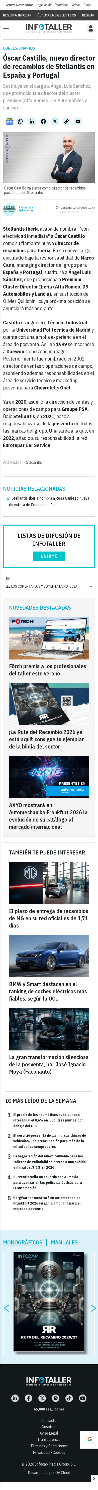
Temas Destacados (19, 5)
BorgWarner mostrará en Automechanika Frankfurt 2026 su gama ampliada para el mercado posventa (44, 1203)
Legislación (44, 5)
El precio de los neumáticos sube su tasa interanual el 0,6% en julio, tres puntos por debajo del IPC (45, 1120)
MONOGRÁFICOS (22, 1242)
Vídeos (75, 5)
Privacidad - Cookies (49, 1452)
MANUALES (64, 1242)
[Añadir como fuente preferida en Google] (89, 1440)
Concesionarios (19, 48)
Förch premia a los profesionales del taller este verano (47, 669)
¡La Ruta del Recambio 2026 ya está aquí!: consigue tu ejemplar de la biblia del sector (46, 739)
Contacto (48, 1420)
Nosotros (49, 1426)
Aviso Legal (49, 1433)
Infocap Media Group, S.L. (55, 1464)
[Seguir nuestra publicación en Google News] (10, 121)
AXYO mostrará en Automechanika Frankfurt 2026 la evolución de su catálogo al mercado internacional (48, 815)
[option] (49, 1302)
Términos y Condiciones (49, 1445)
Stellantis (34, 462)
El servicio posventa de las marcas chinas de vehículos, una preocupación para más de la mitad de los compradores (47, 1141)
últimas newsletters (56, 15)
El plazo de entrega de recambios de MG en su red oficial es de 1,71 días (48, 918)
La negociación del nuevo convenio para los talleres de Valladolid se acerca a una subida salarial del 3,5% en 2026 (47, 1161)
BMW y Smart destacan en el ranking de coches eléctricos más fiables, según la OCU (48, 991)
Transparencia (48, 1439)
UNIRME (49, 556)
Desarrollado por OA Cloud (49, 1472)
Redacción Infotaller (26, 209)
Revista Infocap (17, 15)
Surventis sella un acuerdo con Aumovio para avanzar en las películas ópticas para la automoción (45, 1182)
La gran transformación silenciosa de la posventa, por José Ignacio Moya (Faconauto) (49, 1064)
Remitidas (61, 5)
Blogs (87, 5)
